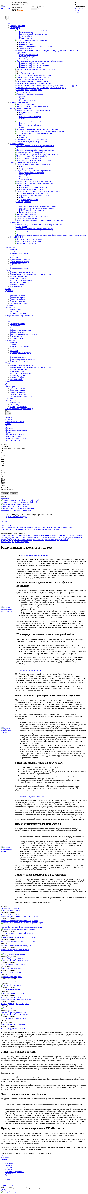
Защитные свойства (18, 299)
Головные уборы (22, 542)
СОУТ (3, 1155)
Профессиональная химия (20, 328)
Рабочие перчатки (17, 332)
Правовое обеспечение (19, 268)
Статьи (13, 255)
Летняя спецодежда (8, 535)
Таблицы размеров (17, 295)
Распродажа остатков (18, 314)
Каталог (9, 24)
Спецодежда (15, 326)
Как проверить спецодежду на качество (16, 510)
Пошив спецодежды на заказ (21, 272)
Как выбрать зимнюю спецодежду (14, 506)
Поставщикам (11, 307)
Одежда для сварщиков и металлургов (21, 540)
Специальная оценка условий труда (19, 316)
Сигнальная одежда (62, 538)
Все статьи (5, 498)
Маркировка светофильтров (21, 303)
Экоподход (14, 311)
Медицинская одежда (30, 538)
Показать (5, 494)
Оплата (8, 289)
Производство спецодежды (20, 260)
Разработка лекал (16, 287)
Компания (5, 1157)
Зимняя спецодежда (24, 535)
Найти (8, 413)
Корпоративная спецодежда (21, 280)
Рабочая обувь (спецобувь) (20, 330)
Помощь (4, 1159)
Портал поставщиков (18, 264)
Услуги (8, 270)
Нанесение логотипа (18, 278)
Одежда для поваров (13, 538)
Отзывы (13, 251)
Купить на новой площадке (16, 517)
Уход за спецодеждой (18, 301)
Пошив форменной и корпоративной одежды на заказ (31, 274)
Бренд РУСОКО (16, 338)
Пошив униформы (17, 284)
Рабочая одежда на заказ (19, 282)
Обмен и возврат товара (19, 262)
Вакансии (14, 258)
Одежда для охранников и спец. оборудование (50, 535)
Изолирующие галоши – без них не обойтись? (19, 502)
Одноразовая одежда (47, 538)
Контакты (9, 305)
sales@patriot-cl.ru (80, 13)
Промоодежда (10, 542)
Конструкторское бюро (19, 276)
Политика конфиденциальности (22, 266)
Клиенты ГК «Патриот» (19, 253)
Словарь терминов (17, 297)
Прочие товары (16, 336)
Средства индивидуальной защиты (23, 334)
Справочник (10, 293)
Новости (13, 249)
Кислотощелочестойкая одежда (48, 540)
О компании (10, 247)
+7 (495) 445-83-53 (8, 1186)
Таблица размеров (13, 1182)
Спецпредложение (17, 324)
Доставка (9, 291)
